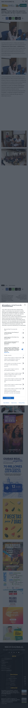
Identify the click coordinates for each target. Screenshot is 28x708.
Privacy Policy (22, 402)
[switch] (23, 333)
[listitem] (14, 330)
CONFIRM (8, 397)
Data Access (14, 402)
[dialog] (14, 354)
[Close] (25, 305)
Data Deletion (6, 402)
